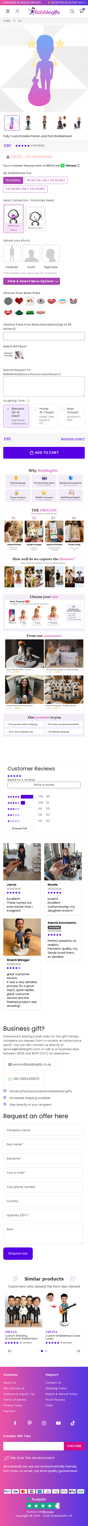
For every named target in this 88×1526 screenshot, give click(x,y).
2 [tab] (46, 1351)
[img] (22, 893)
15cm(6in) (13, 180)
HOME (6, 20)
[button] (23, 145)
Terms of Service (14, 1399)
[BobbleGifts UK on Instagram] (44, 1424)
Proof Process (55, 1399)
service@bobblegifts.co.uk (32, 1064)
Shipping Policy (56, 1388)
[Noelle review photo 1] (63, 861)
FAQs (49, 1405)
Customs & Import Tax (19, 1394)
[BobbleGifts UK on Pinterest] (29, 1424)
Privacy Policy (12, 1405)
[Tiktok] (72, 1424)
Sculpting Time (25, 401)
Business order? (73, 439)
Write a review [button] (44, 785)
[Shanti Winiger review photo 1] (22, 937)
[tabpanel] (23, 1318)
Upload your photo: (16, 240)
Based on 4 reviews (21, 780)
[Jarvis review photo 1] (22, 861)
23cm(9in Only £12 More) (25, 189)
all (20, 20)
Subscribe (74, 1446)
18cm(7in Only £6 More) (46, 180)
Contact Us (53, 1382)
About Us (9, 1382)
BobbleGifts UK (61, 1515)
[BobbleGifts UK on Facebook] (15, 1424)
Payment (9, 1411)
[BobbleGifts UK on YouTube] (58, 1424)
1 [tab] (42, 1351)
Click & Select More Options (31, 281)
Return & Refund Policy (62, 1394)
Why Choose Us (14, 1388)
